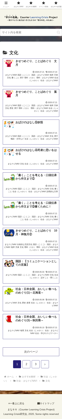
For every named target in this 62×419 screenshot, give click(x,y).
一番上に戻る (17, 403)
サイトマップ (47, 403)
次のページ (31, 351)
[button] (58, 32)
